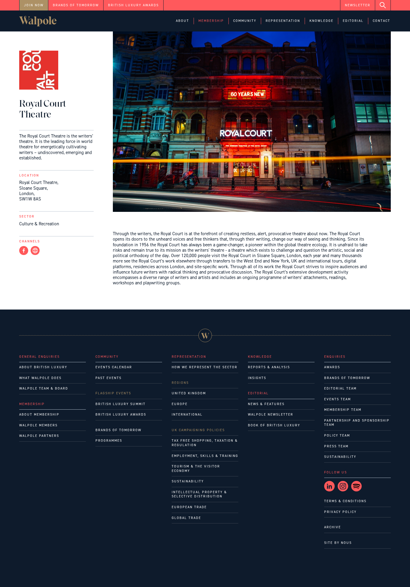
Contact (381, 21)
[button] (182, 21)
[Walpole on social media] (329, 486)
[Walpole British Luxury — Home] (38, 21)
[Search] (383, 5)
